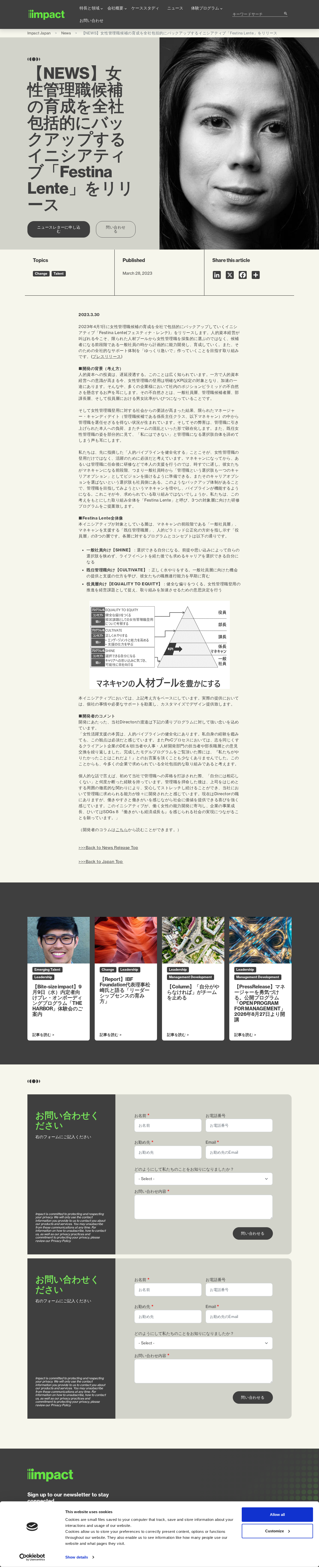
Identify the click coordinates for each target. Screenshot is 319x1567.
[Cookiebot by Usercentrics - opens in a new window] (32, 1557)
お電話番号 (216, 1115)
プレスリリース (106, 356)
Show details (76, 1557)
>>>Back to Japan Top (101, 861)
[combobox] (258, 14)
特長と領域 (89, 8)
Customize (274, 1531)
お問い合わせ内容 (150, 1191)
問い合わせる (116, 229)
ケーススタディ (145, 8)
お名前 (140, 1115)
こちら (122, 829)
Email (211, 1142)
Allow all (277, 1514)
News (66, 33)
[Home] (49, 14)
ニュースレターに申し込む (58, 229)
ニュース (175, 8)
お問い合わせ (91, 20)
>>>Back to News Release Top (108, 847)
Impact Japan (39, 33)
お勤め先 (142, 1142)
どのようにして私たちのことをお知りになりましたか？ (184, 1169)
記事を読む (41, 1035)
